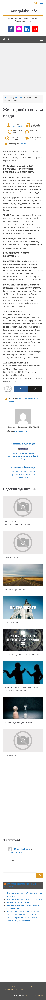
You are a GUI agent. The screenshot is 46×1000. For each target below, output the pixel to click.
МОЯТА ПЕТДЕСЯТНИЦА (17, 902)
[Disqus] (23, 797)
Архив (7, 987)
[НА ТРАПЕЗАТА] (23, 607)
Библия (15, 987)
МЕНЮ (6, 39)
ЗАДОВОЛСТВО (12, 557)
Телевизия (8, 989)
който (27, 398)
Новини (18, 97)
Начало (8, 97)
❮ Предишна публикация (23, 444)
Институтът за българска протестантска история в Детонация (23, 474)
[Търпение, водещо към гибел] (23, 708)
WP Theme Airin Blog (34, 995)
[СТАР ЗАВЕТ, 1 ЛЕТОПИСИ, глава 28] (23, 640)
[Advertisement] (23, 67)
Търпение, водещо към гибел (19, 722)
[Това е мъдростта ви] (23, 575)
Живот (20, 398)
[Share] (21, 389)
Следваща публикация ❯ (23, 467)
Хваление (20, 989)
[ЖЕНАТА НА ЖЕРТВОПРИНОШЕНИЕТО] (23, 507)
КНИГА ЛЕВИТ (12, 755)
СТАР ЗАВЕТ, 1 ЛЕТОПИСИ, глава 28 (22, 655)
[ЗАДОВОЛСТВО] (23, 542)
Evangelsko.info (23, 11)
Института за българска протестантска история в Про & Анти (23, 456)
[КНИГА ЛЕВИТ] (23, 740)
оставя (34, 398)
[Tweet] (35, 389)
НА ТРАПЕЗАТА (12, 622)
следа (11, 401)
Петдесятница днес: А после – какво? (24, 899)
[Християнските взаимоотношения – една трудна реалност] (23, 672)
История (24, 987)
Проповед (35, 987)
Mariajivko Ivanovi (22, 849)
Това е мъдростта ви (15, 590)
